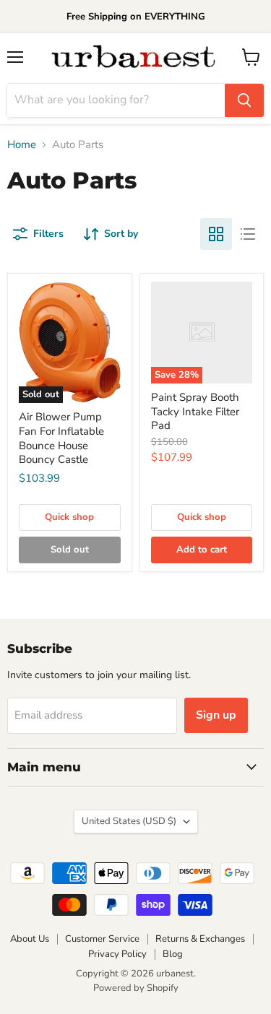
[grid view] (216, 234)
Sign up (216, 715)
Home (21, 145)
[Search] (244, 100)
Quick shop (69, 517)
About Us (29, 938)
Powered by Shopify (135, 988)
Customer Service (102, 938)
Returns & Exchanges (200, 938)
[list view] (248, 234)
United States (129, 821)
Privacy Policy (117, 954)
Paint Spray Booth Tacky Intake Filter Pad (195, 411)
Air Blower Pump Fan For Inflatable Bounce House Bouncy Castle (61, 438)
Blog (173, 954)
